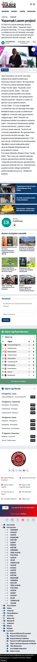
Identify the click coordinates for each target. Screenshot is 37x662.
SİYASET (14, 11)
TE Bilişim (23, 514)
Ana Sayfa (11, 525)
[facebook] (7, 520)
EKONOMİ (31, 11)
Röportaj (10, 618)
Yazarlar (10, 611)
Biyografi (10, 621)
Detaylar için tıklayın (18, 381)
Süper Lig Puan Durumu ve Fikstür (23, 643)
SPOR (12, 560)
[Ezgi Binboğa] (6, 222)
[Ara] (31, 4)
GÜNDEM (5, 11)
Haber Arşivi (26, 499)
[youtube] (23, 520)
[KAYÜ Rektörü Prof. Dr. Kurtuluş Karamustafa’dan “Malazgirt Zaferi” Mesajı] (10, 241)
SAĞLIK (13, 558)
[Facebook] (9, 470)
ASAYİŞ (22, 11)
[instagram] (17, 520)
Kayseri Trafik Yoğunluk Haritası (24, 486)
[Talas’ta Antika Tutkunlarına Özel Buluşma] (10, 280)
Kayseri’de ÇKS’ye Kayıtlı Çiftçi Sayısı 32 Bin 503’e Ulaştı (9, 269)
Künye (9, 626)
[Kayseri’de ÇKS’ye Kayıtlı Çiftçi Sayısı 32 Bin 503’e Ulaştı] (10, 262)
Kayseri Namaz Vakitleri (7, 486)
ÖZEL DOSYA (15, 552)
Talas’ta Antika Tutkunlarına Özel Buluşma (8, 287)
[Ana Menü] (34, 4)
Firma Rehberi (12, 613)
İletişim (13, 568)
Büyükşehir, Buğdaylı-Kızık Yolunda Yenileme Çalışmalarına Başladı (27, 249)
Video (9, 608)
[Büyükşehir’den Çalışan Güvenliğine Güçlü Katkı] (27, 262)
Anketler (10, 623)
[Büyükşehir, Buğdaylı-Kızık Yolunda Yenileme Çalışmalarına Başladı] (27, 241)
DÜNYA (13, 545)
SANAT (13, 542)
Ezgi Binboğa (18, 221)
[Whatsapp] (27, 470)
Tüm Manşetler (26, 492)
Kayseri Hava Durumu (29, 478)
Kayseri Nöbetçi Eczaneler (7, 479)
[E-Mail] (14, 225)
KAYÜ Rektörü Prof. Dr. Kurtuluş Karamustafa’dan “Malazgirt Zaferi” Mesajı (9, 251)
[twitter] (12, 520)
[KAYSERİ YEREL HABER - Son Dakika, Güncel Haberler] (8, 4)
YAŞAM (13, 565)
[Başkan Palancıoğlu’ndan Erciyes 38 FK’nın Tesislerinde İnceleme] (27, 280)
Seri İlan (10, 616)
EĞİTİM (13, 547)
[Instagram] (16, 470)
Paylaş (6, 70)
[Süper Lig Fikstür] (34, 389)
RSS (6, 507)
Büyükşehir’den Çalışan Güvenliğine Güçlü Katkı (26, 269)
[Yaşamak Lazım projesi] (18, 57)
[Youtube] (23, 470)
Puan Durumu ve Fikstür (7, 493)
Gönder (6, 320)
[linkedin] (33, 520)
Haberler (4, 17)
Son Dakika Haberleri (10, 499)
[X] (13, 470)
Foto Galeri (11, 605)
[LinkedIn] (20, 470)
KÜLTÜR (13, 540)
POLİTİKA (14, 555)
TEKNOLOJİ (14, 563)
